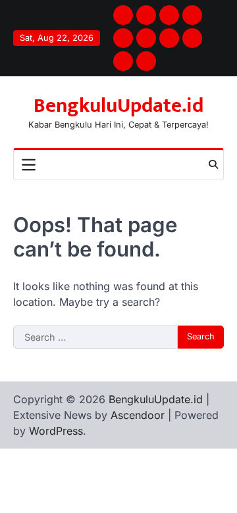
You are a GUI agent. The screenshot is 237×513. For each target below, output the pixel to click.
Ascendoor (138, 415)
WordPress (56, 430)
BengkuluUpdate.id (118, 106)
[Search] (213, 164)
